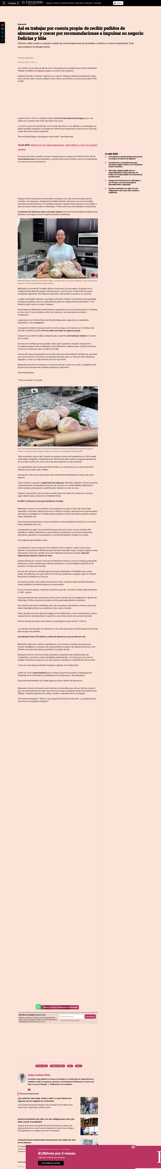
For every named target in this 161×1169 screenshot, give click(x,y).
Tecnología (97, 3)
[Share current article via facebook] (2, 28)
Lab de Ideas (79, 3)
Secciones (12, 3)
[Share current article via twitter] (2, 32)
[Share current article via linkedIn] (2, 36)
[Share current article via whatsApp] (2, 40)
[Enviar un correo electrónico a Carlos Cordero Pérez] (29, 1089)
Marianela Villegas (57, 1066)
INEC (70, 1066)
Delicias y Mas (41, 1066)
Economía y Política (67, 3)
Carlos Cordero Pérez (27, 58)
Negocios (49, 3)
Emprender (88, 3)
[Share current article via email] (2, 25)
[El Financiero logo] (32, 3)
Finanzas (56, 3)
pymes (79, 1066)
